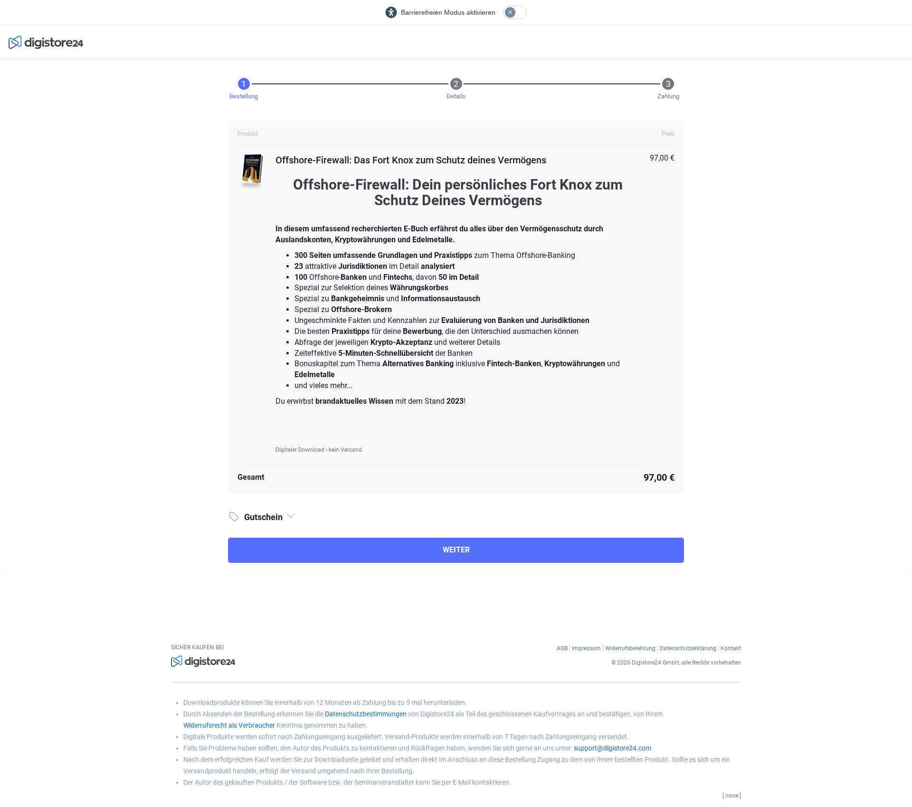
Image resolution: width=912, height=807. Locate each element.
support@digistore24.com (612, 748)
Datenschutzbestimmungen (366, 714)
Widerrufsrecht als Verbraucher (229, 725)
